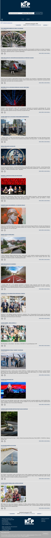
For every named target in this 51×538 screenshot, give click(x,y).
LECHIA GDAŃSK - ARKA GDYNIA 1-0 (8, 322)
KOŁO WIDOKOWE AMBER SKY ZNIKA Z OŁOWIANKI (12, 28)
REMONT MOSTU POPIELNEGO (7, 234)
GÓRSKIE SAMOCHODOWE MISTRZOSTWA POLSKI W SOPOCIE (14, 409)
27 (28, 24)
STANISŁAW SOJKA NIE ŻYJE (7, 379)
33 (37, 24)
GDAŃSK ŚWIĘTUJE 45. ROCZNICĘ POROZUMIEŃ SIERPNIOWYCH (15, 116)
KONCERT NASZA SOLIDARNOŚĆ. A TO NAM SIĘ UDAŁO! (13, 205)
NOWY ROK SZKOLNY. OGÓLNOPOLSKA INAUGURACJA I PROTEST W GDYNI (17, 57)
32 (36, 24)
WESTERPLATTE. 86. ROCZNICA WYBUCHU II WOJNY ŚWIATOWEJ (15, 87)
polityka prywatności (45, 518)
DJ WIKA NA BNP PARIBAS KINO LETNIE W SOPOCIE (12, 483)
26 (27, 24)
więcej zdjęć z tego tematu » (44, 53)
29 (31, 24)
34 (38, 24)
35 (40, 24)
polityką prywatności (31, 534)
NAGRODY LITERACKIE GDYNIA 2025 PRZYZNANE (11, 175)
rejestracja (43, 521)
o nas (23, 19)
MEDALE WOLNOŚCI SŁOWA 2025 (8, 146)
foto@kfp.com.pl (8, 524)
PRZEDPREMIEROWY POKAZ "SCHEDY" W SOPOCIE (12, 350)
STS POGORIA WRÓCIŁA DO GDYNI (8, 445)
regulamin (43, 519)
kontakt (28, 19)
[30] (33, 24)
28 (30, 24)
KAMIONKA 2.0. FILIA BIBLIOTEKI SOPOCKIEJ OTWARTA (13, 293)
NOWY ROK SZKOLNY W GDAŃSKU (8, 264)
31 (34, 24)
